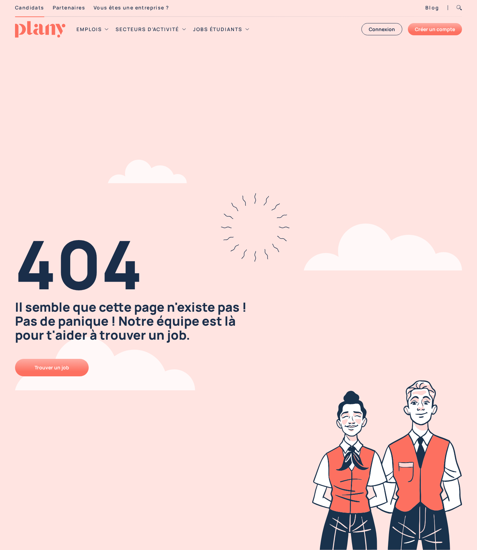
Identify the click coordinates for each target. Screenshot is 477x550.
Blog (432, 7)
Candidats (29, 7)
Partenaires (69, 7)
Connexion (382, 29)
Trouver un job (52, 367)
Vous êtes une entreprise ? (131, 7)
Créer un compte (435, 29)
